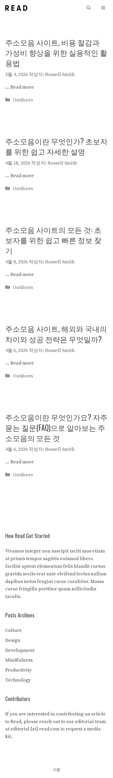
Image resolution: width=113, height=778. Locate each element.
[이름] (16, 8)
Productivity (18, 670)
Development (19, 650)
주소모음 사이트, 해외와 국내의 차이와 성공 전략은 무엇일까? (56, 333)
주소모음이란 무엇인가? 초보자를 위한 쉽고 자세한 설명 (56, 146)
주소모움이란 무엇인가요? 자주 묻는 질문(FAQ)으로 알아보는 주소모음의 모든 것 (56, 427)
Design (12, 640)
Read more (22, 87)
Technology (18, 680)
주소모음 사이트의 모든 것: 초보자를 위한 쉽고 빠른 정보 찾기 (53, 239)
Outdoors (23, 100)
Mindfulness (19, 660)
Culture (13, 630)
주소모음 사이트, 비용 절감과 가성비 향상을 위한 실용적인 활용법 (56, 52)
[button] (88, 8)
